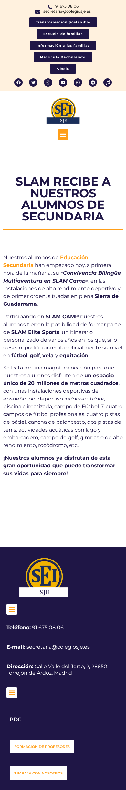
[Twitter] (33, 82)
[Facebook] (18, 82)
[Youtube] (63, 82)
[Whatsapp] (78, 82)
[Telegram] (93, 82)
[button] (63, 134)
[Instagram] (48, 82)
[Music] (107, 82)
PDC (15, 719)
